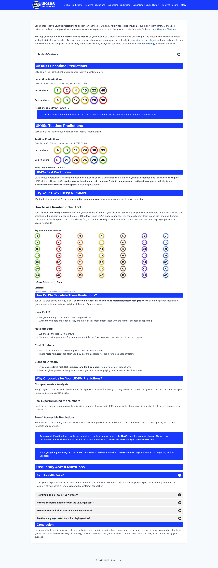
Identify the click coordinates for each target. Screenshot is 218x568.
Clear (60, 282)
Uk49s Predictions (73, 5)
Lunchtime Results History (146, 5)
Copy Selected (44, 282)
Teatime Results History (174, 5)
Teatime (171, 29)
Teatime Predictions (95, 5)
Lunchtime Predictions (119, 5)
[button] (37, 235)
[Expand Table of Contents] (178, 54)
